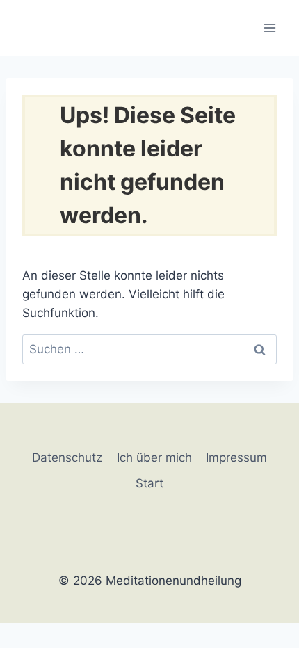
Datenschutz (67, 457)
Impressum (236, 457)
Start (149, 483)
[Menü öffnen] (269, 27)
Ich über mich (154, 457)
